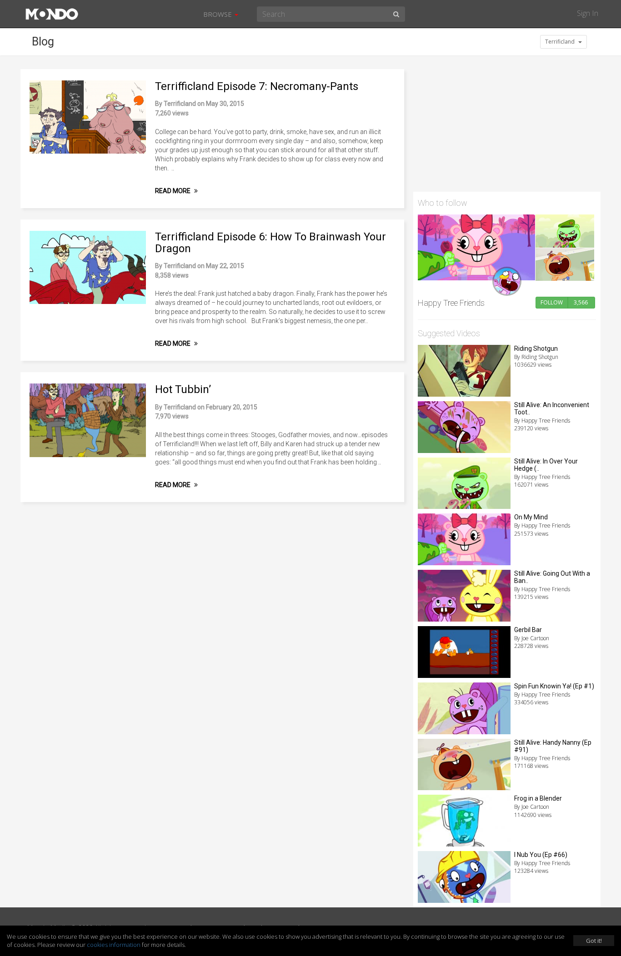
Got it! (594, 940)
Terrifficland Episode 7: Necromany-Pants (256, 86)
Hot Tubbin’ (183, 389)
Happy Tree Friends (451, 303)
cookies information (113, 945)
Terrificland (560, 41)
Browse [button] (218, 14)
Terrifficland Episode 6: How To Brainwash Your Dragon (270, 242)
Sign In (587, 13)
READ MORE (173, 190)
